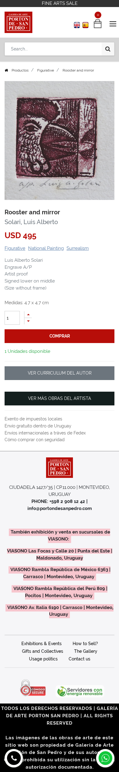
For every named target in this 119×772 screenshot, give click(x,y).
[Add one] (28, 314)
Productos (20, 70)
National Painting (46, 248)
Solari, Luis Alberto (31, 222)
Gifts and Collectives (42, 651)
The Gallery (85, 651)
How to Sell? (85, 643)
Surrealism (78, 248)
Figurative (45, 70)
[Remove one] (28, 321)
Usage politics (43, 658)
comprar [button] (59, 336)
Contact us (79, 658)
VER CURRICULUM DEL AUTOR (60, 373)
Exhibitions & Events (41, 643)
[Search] (108, 48)
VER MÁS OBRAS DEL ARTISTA (59, 398)
